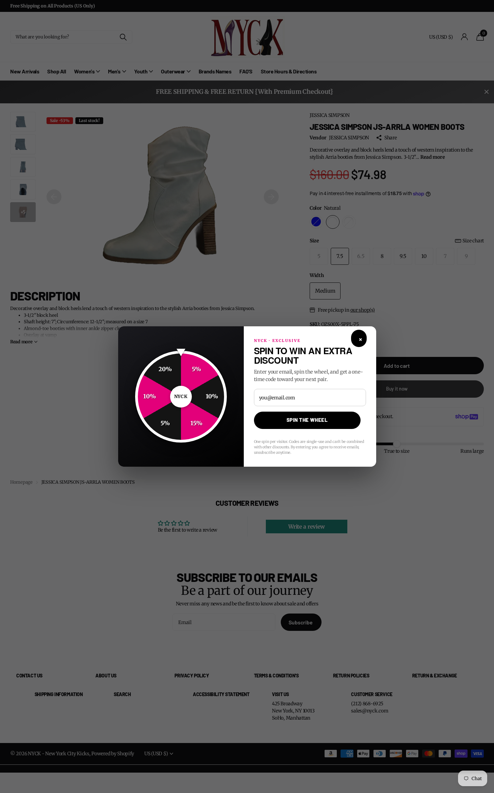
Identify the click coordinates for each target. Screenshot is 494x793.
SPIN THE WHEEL (307, 420)
